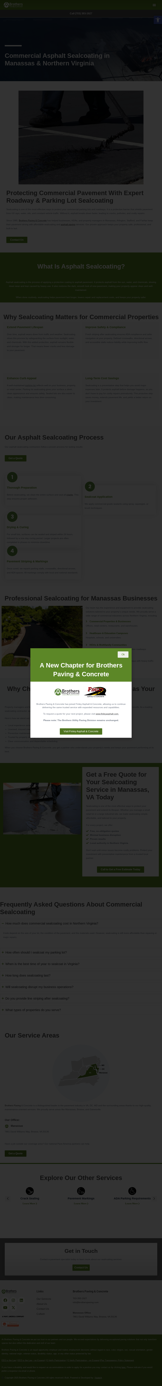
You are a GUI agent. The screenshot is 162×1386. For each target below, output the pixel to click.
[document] (81, 693)
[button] (123, 654)
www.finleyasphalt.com (107, 714)
